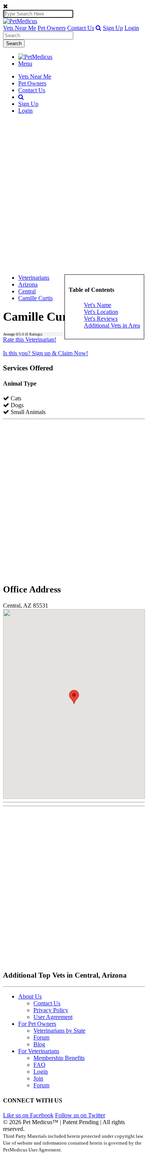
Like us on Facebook (28, 1115)
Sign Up (113, 28)
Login (131, 28)
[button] (98, 28)
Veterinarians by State (59, 1030)
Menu (25, 63)
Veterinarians (33, 277)
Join (38, 1078)
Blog (39, 1044)
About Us (30, 996)
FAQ (39, 1065)
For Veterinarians (38, 1051)
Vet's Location (101, 312)
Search (14, 43)
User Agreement (52, 1017)
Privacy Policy (50, 1010)
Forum (41, 1037)
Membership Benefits (59, 1058)
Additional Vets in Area (112, 325)
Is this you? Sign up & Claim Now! (45, 353)
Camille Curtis (35, 298)
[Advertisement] (74, 194)
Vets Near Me (19, 28)
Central (27, 291)
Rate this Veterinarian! (29, 339)
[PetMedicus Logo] (35, 57)
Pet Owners (52, 28)
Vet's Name (97, 305)
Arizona (28, 284)
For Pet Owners (37, 1024)
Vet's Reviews (101, 318)
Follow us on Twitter (80, 1115)
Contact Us (80, 28)
